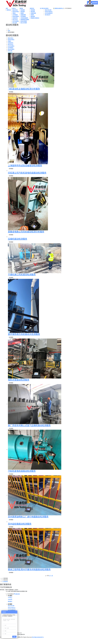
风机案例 (22, 10)
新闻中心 (61, 8)
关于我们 (42, 8)
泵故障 (32, 14)
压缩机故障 (33, 13)
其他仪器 (10, 51)
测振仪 (14, 13)
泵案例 (22, 13)
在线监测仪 (15, 18)
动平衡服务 (15, 14)
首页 (7, 8)
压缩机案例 (23, 14)
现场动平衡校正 (48, 11)
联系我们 (10, 601)
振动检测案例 (23, 21)
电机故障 (33, 11)
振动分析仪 (15, 10)
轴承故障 (33, 16)
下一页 (51, 575)
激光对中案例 (23, 22)
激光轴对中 (47, 14)
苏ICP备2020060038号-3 (38, 637)
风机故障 (33, 10)
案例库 (21, 8)
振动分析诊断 (48, 10)
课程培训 (57, 8)
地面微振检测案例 (24, 19)
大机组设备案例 (24, 18)
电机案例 (22, 11)
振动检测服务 (15, 16)
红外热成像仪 (15, 21)
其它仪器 (14, 22)
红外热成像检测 (48, 13)
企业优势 (10, 599)
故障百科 (9, 10)
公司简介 (10, 597)
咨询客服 (11, 92)
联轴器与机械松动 (35, 18)
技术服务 (46, 8)
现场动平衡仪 (15, 11)
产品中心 (14, 8)
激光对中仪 (15, 19)
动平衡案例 (23, 16)
